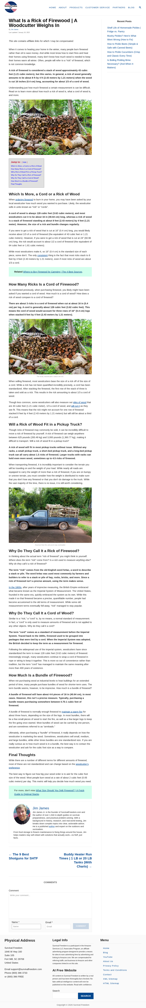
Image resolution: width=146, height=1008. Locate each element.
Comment (14, 890)
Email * (49, 922)
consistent (42, 255)
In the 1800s (15, 587)
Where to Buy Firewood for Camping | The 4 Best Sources (52, 272)
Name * (15, 922)
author (52, 826)
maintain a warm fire (72, 711)
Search (56, 991)
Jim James (14, 29)
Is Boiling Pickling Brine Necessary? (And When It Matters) (120, 64)
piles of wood (79, 402)
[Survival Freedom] (24, 7)
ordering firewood (24, 199)
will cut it (75, 406)
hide (24, 162)
